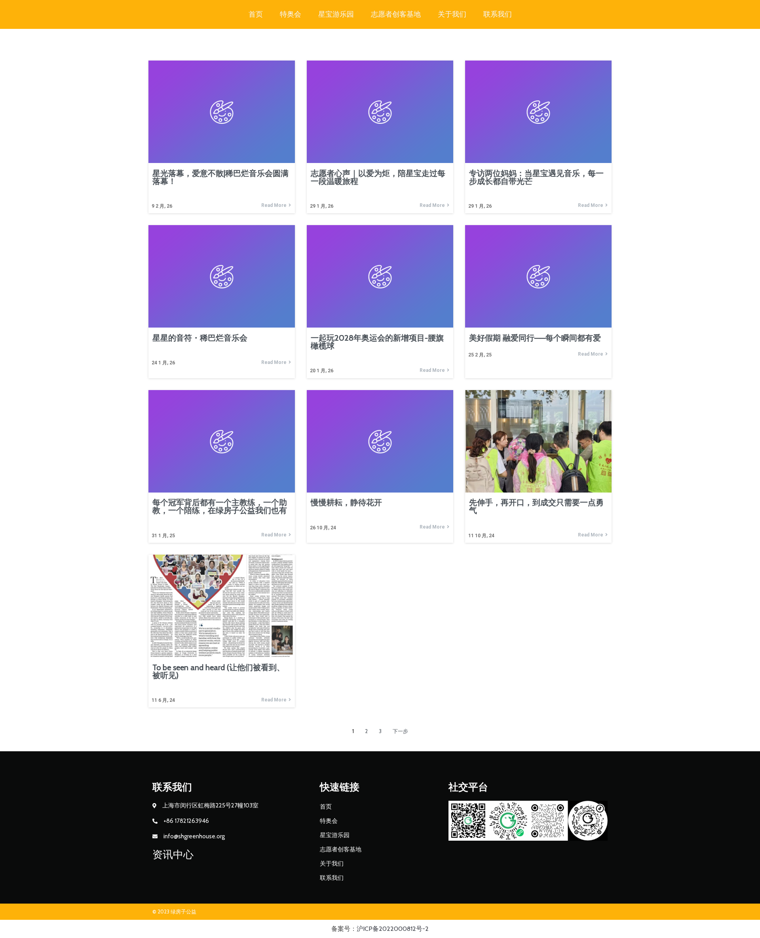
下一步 (400, 731)
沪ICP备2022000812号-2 (393, 928)
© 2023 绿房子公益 (174, 911)
